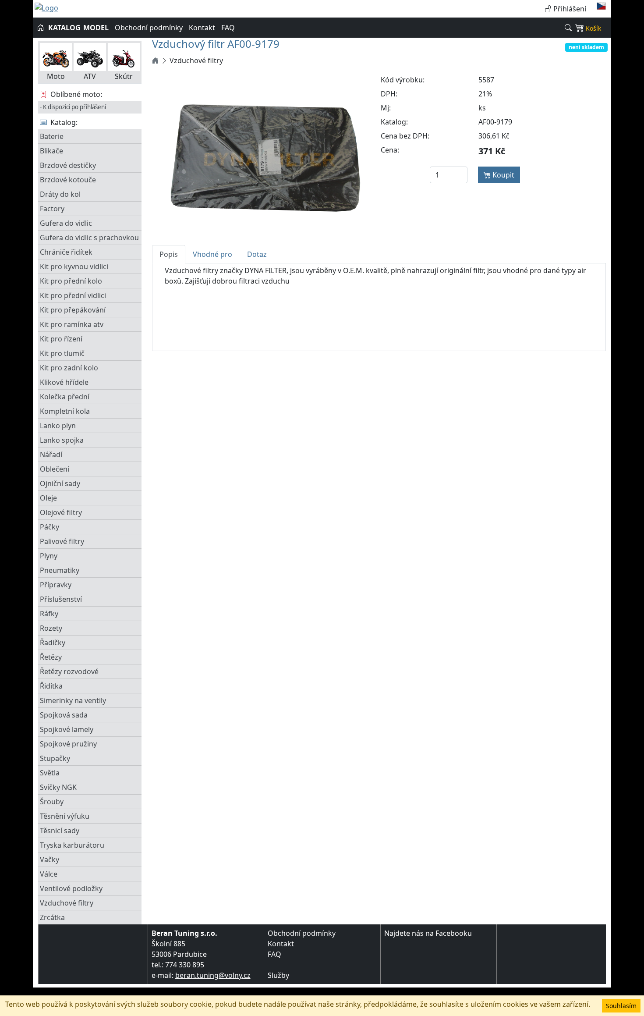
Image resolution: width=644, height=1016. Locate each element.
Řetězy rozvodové (69, 671)
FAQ (228, 27)
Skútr (124, 76)
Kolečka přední (64, 396)
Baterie (52, 136)
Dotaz (257, 254)
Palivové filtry (62, 541)
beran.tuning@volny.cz (213, 975)
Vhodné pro (212, 254)
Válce (48, 874)
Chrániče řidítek (66, 252)
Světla (50, 773)
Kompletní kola (65, 411)
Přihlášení (569, 9)
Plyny (48, 556)
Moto (56, 76)
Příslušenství (61, 599)
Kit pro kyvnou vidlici (74, 266)
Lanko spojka (62, 440)
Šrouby (52, 801)
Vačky (49, 859)
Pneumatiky (59, 570)
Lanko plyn (58, 425)
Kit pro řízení (61, 339)
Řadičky (52, 642)
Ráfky (49, 613)
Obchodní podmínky (149, 27)
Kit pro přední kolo (71, 281)
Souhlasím (621, 1006)
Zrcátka (52, 917)
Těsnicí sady (59, 830)
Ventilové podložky (71, 888)
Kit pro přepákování (73, 310)
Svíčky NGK (58, 787)
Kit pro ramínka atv (71, 324)
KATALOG (64, 27)
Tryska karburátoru (72, 845)
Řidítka (51, 686)
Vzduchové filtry (66, 903)
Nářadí (51, 454)
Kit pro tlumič (62, 353)
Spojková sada (64, 715)
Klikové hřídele (64, 382)
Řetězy (51, 657)
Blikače (51, 151)
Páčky (49, 527)
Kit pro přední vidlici (73, 295)
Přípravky (55, 585)
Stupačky (55, 758)
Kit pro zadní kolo (69, 368)
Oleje (48, 498)
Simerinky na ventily (73, 700)
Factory (52, 208)
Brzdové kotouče (68, 180)
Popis (168, 254)
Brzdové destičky (68, 165)
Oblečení (54, 469)
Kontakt (202, 27)
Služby (278, 975)
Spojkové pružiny (68, 744)
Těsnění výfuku (64, 816)
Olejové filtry (61, 512)
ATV (90, 76)
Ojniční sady (60, 483)
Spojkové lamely (66, 729)
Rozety (51, 628)
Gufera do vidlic (66, 223)
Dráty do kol (60, 194)
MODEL (96, 27)
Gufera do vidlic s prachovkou (89, 237)
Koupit (502, 175)
